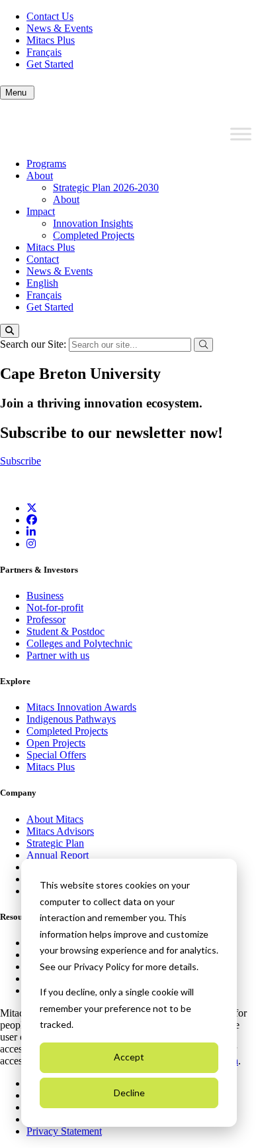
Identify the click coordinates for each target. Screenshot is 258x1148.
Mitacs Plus (50, 40)
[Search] (9, 331)
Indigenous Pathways (71, 719)
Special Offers (56, 754)
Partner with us (57, 655)
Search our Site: (34, 344)
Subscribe (20, 460)
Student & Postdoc (65, 631)
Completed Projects (93, 235)
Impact (40, 211)
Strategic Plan (55, 843)
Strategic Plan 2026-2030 (106, 187)
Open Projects (55, 743)
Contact (42, 259)
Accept (129, 1056)
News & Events (59, 28)
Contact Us (49, 16)
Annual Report (57, 855)
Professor (45, 619)
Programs (46, 163)
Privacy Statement (64, 1131)
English (42, 283)
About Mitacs (54, 819)
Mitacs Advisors (60, 831)
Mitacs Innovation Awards (81, 707)
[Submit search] (203, 345)
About (39, 175)
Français (44, 52)
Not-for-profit (54, 607)
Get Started (49, 64)
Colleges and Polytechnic (79, 643)
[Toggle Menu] (240, 134)
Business (45, 595)
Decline (129, 1092)
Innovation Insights (93, 223)
